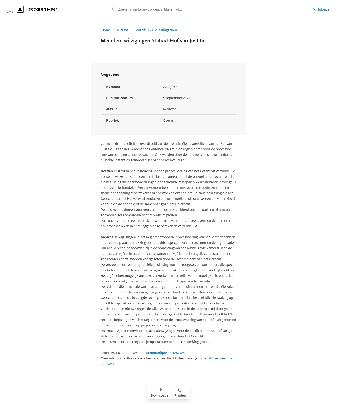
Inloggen (324, 9)
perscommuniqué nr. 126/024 (162, 352)
